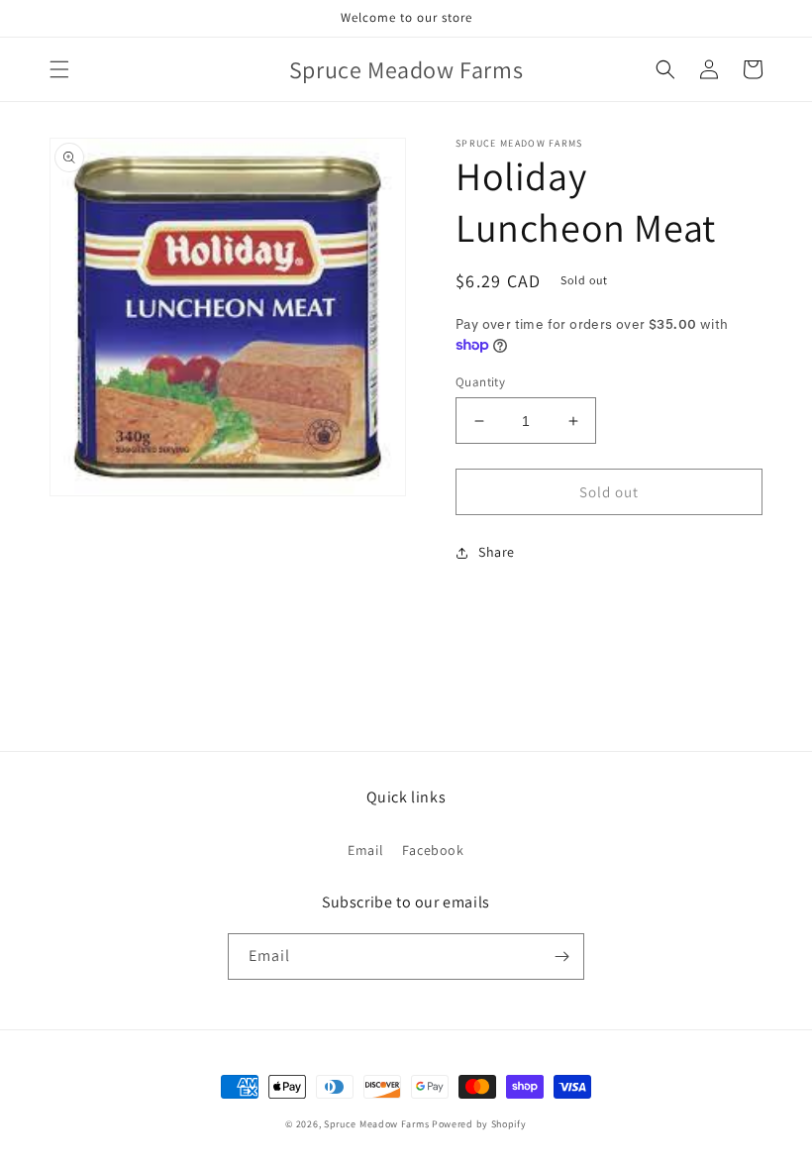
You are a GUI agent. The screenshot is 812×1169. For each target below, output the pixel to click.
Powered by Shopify (479, 1123)
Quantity (480, 381)
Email (365, 850)
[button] (59, 69)
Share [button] (496, 552)
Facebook (433, 850)
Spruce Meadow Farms (378, 1123)
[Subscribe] (561, 956)
